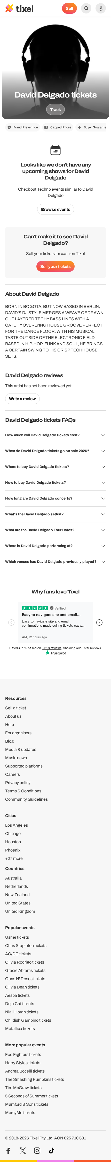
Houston (13, 842)
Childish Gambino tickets (28, 1020)
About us (13, 716)
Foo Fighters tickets (23, 1054)
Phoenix (12, 850)
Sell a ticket (15, 708)
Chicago (13, 833)
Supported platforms (24, 766)
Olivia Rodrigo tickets (24, 962)
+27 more (14, 858)
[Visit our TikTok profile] (52, 1150)
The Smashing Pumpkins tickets (34, 1079)
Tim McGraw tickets (23, 1088)
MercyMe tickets (20, 1113)
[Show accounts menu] (101, 8)
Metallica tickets (20, 1029)
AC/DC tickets (18, 954)
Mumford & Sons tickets (26, 1104)
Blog (9, 741)
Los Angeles (16, 825)
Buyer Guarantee (96, 127)
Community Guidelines (26, 799)
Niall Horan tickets (21, 1012)
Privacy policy (17, 783)
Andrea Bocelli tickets (25, 1071)
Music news (16, 758)
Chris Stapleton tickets (25, 946)
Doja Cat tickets (19, 1004)
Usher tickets (17, 937)
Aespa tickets (17, 995)
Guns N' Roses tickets (25, 979)
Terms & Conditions (23, 791)
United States (17, 903)
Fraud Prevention (25, 127)
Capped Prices (60, 127)
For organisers (18, 733)
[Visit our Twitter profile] (23, 1150)
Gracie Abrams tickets (25, 970)
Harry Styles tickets (22, 1063)
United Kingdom (20, 911)
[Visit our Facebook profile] (8, 1150)
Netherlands (16, 886)
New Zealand (17, 895)
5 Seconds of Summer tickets (31, 1096)
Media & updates (20, 749)
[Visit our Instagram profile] (37, 1150)
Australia (13, 878)
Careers (12, 774)
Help (9, 725)
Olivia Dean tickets (22, 987)
